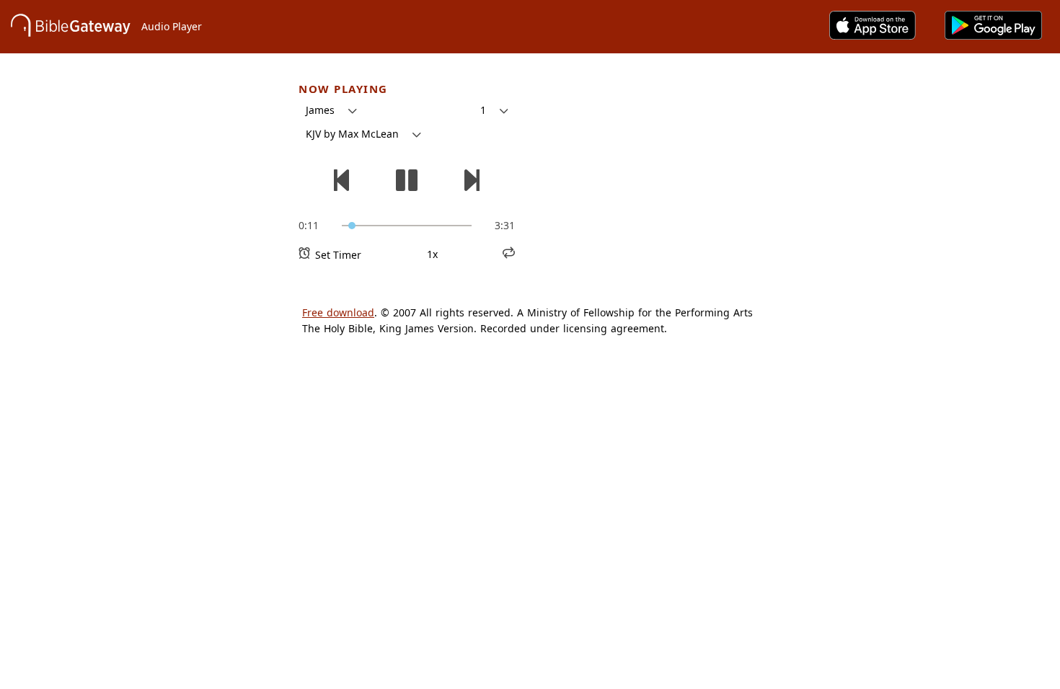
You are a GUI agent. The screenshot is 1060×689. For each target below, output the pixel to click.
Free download (338, 312)
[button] (331, 110)
